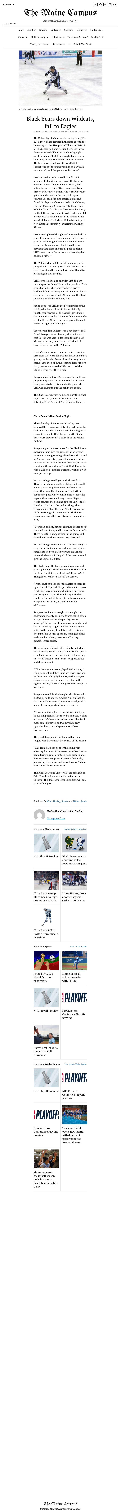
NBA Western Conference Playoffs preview (46, 1131)
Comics (21, 36)
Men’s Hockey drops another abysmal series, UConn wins (74, 896)
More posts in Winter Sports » (75, 1064)
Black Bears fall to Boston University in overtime (46, 933)
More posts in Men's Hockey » (75, 829)
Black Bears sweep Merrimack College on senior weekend (45, 896)
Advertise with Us (61, 44)
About (30, 29)
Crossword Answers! (78, 36)
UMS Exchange (38, 36)
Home (21, 29)
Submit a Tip (58, 36)
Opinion (80, 29)
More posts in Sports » (78, 946)
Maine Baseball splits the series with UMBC (71, 977)
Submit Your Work (82, 44)
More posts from (56, 818)
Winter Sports (80, 801)
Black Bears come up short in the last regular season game (74, 859)
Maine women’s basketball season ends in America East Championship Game (45, 1179)
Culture (54, 29)
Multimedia (96, 29)
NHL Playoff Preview (46, 856)
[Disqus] (60, 1231)
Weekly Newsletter (39, 44)
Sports (67, 29)
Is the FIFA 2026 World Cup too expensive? (43, 977)
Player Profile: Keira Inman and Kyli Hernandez (46, 1051)
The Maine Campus (60, 13)
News (42, 29)
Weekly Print (97, 36)
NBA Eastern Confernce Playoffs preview (73, 1014)
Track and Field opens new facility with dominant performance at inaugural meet (73, 1135)
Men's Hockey (53, 801)
